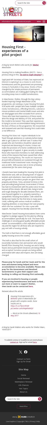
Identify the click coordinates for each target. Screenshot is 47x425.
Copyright (20, 421)
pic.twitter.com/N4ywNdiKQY (22, 308)
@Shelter (14, 298)
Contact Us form (23, 359)
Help (38, 421)
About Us (23, 392)
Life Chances (23, 385)
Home (23, 375)
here (31, 286)
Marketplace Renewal (23, 382)
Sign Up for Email (23, 361)
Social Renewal (23, 378)
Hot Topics (23, 388)
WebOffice (24, 406)
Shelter (36, 65)
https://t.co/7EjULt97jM (20, 306)
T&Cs (27, 421)
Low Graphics (11, 421)
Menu (39, 21)
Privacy (32, 421)
